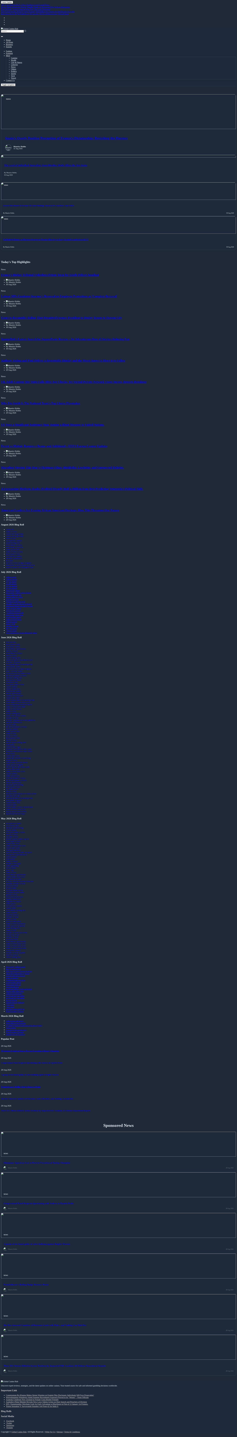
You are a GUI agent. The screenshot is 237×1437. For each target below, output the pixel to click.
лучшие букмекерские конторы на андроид (24, 1025)
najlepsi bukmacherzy (14, 890)
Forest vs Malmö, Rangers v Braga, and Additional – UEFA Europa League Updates (54, 446)
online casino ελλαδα (14, 552)
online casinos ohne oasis (16, 809)
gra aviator (10, 1004)
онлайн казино (12, 626)
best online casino (13, 590)
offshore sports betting (14, 785)
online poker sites (13, 549)
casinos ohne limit (13, 803)
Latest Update (7, 2)
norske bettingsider (13, 713)
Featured (9, 53)
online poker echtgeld (14, 765)
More (8, 56)
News (13, 67)
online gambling (12, 866)
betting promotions (13, 850)
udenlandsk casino (13, 667)
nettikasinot (10, 859)
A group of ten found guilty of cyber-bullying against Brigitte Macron (30, 1075)
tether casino (11, 538)
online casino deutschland (16, 948)
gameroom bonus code (15, 612)
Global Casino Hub (19, 1432)
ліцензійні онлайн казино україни (20, 565)
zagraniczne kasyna (13, 901)
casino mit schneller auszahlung (18, 758)
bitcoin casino (11, 655)
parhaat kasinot (12, 886)
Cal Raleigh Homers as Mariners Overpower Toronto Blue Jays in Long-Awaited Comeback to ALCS (45, 239)
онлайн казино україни (15, 953)
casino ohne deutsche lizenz (17, 762)
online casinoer (12, 861)
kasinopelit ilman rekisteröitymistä (19, 664)
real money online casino (15, 967)
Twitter (9, 1423)
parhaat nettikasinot (13, 921)
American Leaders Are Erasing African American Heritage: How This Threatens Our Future (60, 510)
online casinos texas (13, 619)
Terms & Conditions (72, 1432)
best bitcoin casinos (13, 691)
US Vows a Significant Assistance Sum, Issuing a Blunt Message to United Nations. (52, 424)
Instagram (10, 1425)
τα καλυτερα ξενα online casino (18, 673)
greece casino (11, 630)
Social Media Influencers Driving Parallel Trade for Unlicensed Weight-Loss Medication (35, 7)
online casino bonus (13, 709)
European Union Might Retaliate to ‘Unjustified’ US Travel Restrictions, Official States (35, 14)
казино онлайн (12, 599)
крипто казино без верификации (19, 567)
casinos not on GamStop (15, 1034)
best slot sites (11, 642)
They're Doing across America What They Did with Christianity (26, 9)
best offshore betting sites (16, 910)
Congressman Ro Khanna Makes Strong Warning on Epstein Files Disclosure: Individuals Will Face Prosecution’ (50, 1395)
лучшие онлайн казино (15, 883)
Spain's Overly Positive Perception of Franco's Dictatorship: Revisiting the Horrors (66, 138)
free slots (9, 561)
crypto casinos (11, 586)
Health (13, 60)
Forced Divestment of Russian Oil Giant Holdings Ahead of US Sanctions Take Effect (38, 206)
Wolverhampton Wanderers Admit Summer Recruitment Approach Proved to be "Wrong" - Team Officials (47, 1397)
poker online (11, 1027)
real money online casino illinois (18, 592)
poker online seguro (13, 595)
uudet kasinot (11, 857)
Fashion (9, 51)
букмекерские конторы (15, 601)
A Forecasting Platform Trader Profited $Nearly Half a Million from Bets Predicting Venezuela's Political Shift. (72, 488)
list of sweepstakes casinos (16, 675)
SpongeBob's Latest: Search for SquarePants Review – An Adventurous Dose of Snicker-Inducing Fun (65, 339)
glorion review (11, 895)
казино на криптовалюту (16, 1030)
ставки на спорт (12, 935)
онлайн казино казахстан (16, 933)
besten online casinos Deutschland (19, 807)
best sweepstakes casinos (15, 778)
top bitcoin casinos (13, 610)
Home (8, 40)
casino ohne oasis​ (13, 848)
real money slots (12, 826)
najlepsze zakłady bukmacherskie (19, 989)
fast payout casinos (13, 969)
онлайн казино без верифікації (19, 604)
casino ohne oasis (13, 769)
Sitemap (60, 1432)
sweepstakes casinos (14, 541)
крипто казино (12, 915)
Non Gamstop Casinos (15, 1011)
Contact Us (10, 80)
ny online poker (12, 789)
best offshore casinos (14, 545)
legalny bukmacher (13, 899)
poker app (10, 870)
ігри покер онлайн (13, 879)
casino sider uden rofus (15, 991)
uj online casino (12, 837)
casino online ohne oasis (15, 877)
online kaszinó (11, 912)
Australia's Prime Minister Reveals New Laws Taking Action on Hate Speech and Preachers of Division (46, 1402)
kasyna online (11, 888)
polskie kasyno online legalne (17, 839)
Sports (13, 74)
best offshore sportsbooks (16, 649)
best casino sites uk (13, 984)
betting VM (10, 624)
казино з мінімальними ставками (20, 881)
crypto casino (11, 581)
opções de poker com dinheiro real (19, 660)
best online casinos (13, 950)
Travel (13, 78)
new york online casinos (15, 832)
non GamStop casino (14, 671)
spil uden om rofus (13, 796)
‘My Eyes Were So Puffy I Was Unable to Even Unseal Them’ (25, 5)
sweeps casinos (12, 729)
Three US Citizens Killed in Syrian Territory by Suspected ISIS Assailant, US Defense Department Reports (45, 1111)
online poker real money (15, 926)
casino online (11, 908)
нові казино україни (14, 547)
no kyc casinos (11, 736)
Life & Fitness (16, 62)
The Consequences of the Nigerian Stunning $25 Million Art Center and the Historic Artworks (37, 11)
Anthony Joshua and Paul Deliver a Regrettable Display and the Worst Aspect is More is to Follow (63, 360)
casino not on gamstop (14, 534)
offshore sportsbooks (14, 558)
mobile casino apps (13, 863)
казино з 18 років (13, 662)
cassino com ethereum (14, 696)
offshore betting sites (14, 678)
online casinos (11, 532)
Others (13, 69)
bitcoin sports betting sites (16, 742)
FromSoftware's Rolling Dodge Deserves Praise (20, 1087)
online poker (11, 904)
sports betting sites (13, 543)
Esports (9, 47)
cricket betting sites (13, 957)
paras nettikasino (12, 987)
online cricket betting (14, 993)
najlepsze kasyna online (15, 892)
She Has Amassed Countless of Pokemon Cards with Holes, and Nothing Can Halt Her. (37, 1099)
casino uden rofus (13, 698)
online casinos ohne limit (15, 707)
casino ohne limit (12, 756)
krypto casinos (11, 760)
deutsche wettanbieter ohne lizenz (19, 751)
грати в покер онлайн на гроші (19, 852)
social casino (11, 868)
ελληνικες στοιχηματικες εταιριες (19, 971)
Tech (13, 76)
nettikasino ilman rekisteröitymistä (19, 606)
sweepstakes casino (13, 617)
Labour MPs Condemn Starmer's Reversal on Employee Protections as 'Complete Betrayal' (59, 296)
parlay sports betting (14, 608)
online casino (11, 577)
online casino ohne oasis (15, 771)
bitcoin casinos (11, 651)
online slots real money (15, 1021)
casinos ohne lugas (13, 747)
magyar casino (11, 628)
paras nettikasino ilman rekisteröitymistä (21, 633)
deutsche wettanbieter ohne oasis (18, 749)
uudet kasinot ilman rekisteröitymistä (20, 700)
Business (9, 44)
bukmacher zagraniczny (15, 1002)
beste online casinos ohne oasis (18, 702)
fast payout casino (13, 554)
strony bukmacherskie (14, 897)
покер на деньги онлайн (16, 811)
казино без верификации (16, 855)
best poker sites (12, 682)
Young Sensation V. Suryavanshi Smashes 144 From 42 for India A (32, 1406)
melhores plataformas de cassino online (21, 794)
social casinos (11, 584)
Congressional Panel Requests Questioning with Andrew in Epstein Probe (31, 1063)
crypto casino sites (13, 689)
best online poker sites (14, 615)
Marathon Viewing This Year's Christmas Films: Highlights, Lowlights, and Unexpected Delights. (62, 467)
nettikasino (10, 745)
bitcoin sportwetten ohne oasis (17, 767)
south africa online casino (16, 716)
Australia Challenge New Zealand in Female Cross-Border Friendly (32, 1400)
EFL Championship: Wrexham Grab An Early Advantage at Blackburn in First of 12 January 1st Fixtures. (47, 1404)
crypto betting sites (13, 658)
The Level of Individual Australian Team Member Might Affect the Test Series (45, 165)
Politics (14, 71)
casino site (10, 529)
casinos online (11, 805)
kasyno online (11, 1000)
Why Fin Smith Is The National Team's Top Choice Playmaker (40, 403)
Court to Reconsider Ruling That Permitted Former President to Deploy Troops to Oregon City (61, 317)
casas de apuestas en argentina (17, 973)
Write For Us (50, 1432)
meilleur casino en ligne (15, 1009)
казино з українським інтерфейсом (20, 720)
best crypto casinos (13, 841)
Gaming (14, 58)
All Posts (9, 42)
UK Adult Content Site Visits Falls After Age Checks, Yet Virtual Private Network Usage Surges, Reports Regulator (74, 381)
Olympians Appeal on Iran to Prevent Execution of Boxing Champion (30, 1051)
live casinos (10, 753)
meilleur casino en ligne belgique (18, 563)
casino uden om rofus (14, 597)
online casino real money (15, 924)
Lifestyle (14, 65)
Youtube (9, 1428)
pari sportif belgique (13, 800)
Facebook (10, 1421)
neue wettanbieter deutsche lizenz (19, 704)
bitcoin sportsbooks (13, 693)
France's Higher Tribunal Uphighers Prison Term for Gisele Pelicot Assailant (50, 274)
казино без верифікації (15, 975)
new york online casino (15, 684)
